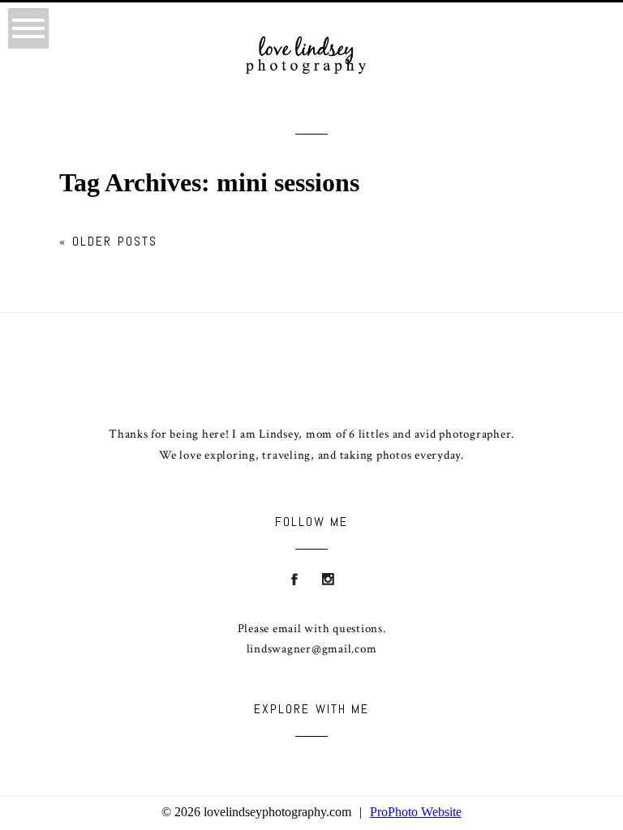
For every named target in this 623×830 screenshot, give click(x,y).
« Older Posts (108, 241)
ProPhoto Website (416, 812)
